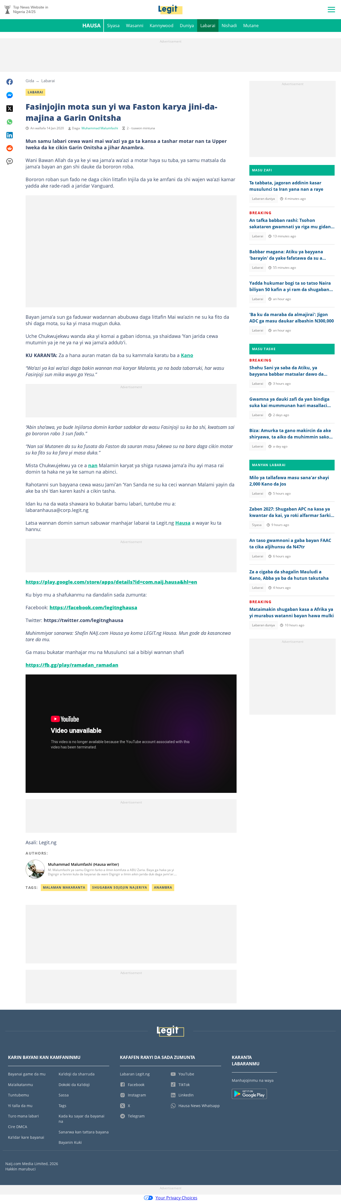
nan (93, 465)
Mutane (251, 25)
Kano (187, 355)
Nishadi (229, 25)
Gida (30, 80)
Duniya (187, 25)
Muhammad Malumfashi (100, 128)
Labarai (207, 25)
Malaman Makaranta (64, 887)
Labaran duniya (263, 198)
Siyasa (113, 25)
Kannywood (161, 25)
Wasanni (134, 25)
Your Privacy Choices (176, 1198)
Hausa (91, 25)
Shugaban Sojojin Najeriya (119, 887)
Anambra (163, 887)
